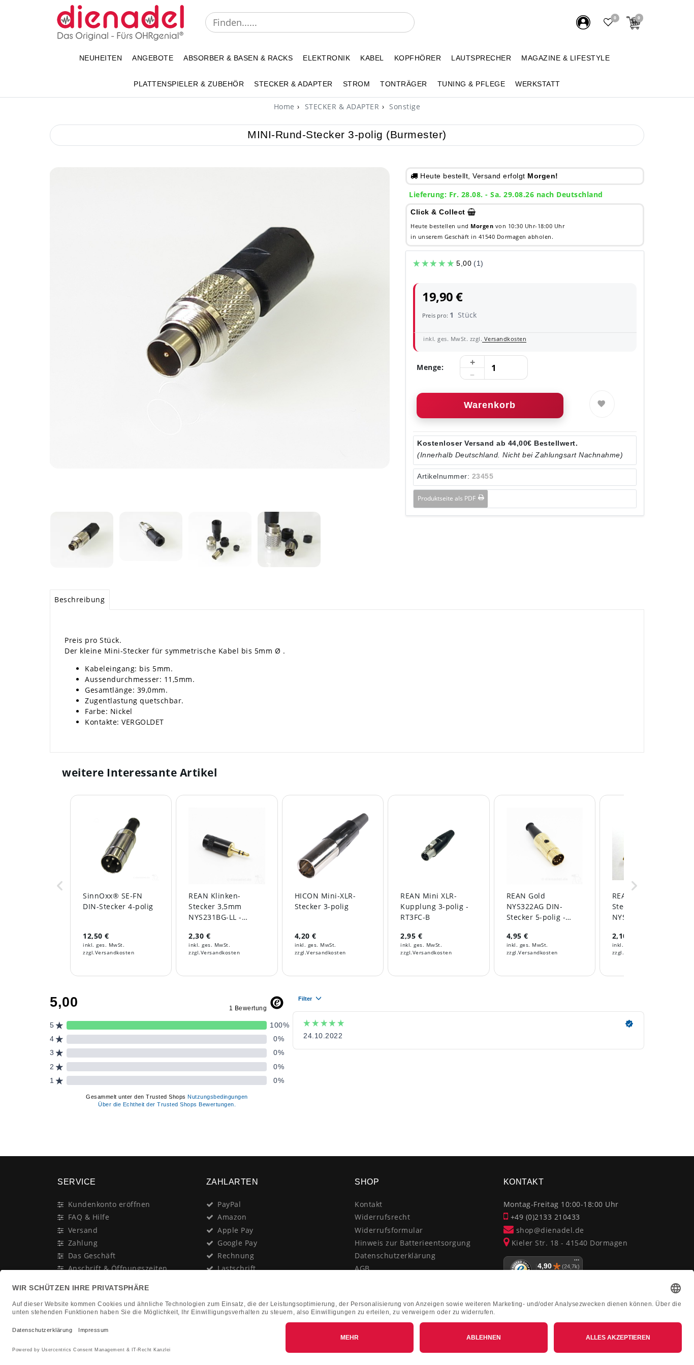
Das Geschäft (92, 1255)
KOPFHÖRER (417, 58)
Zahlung (83, 1243)
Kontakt (369, 1204)
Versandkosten (504, 339)
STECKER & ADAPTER (293, 84)
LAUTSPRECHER (481, 58)
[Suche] (422, 22)
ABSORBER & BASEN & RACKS (238, 58)
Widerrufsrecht (382, 1217)
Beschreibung (79, 599)
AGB (362, 1268)
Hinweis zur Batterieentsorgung (412, 1243)
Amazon (231, 1217)
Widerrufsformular (389, 1230)
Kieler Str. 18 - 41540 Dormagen (568, 1243)
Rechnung (235, 1255)
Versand (83, 1230)
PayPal (229, 1204)
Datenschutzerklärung (395, 1255)
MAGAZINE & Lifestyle (565, 58)
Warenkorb (490, 405)
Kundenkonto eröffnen (109, 1204)
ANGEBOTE (152, 58)
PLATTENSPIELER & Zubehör (189, 84)
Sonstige (404, 106)
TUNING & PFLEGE (471, 84)
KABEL (372, 58)
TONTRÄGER (403, 84)
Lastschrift (236, 1268)
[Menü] (577, 1262)
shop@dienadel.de (549, 1230)
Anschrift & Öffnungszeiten (118, 1268)
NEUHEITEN (100, 58)
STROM (356, 84)
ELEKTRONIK (326, 58)
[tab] (80, 600)
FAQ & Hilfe (89, 1217)
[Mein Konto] (583, 22)
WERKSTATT (537, 84)
